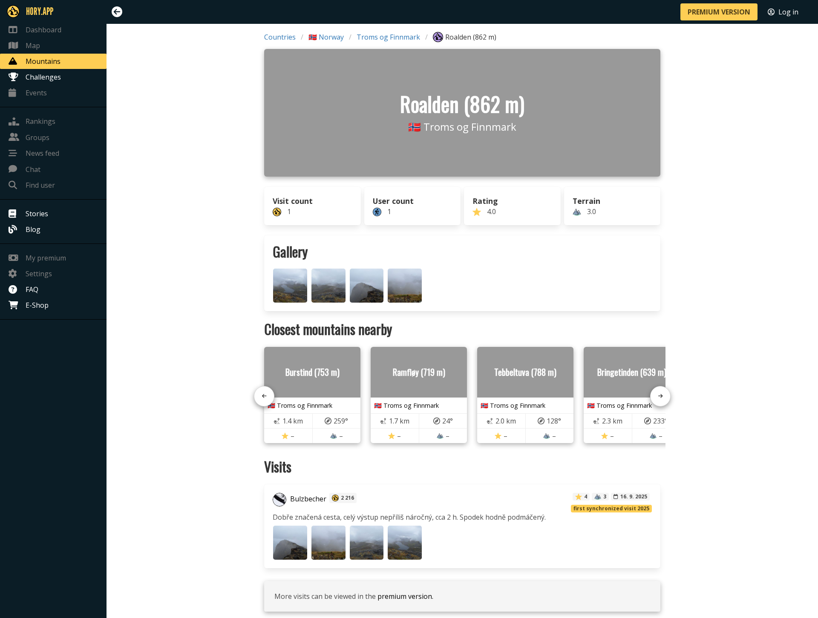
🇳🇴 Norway (326, 37)
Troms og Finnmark (388, 37)
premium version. (405, 596)
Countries (280, 37)
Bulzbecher (307, 499)
